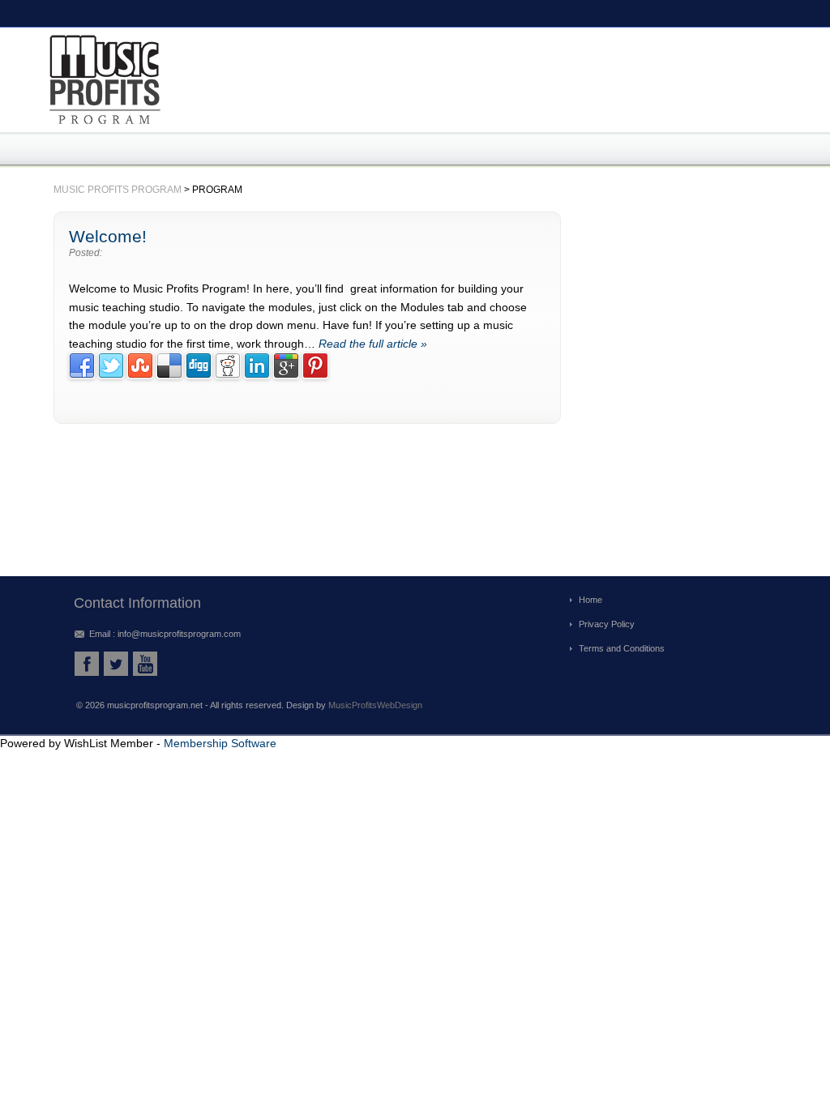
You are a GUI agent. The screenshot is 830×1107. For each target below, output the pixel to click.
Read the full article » (373, 343)
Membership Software (220, 743)
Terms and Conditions (622, 648)
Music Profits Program (117, 189)
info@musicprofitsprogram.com (179, 634)
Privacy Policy (607, 624)
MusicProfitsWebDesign (375, 705)
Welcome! (108, 236)
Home (590, 600)
